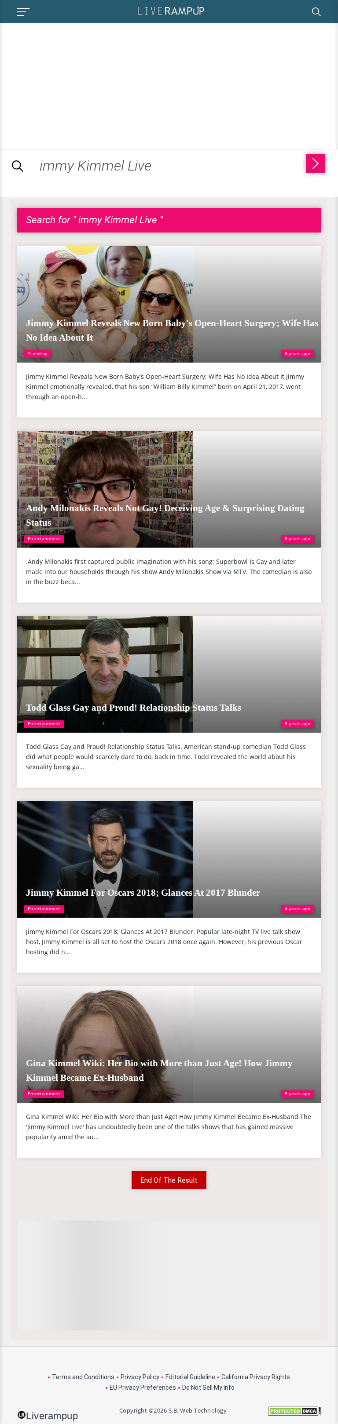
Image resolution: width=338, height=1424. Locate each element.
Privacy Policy (140, 1376)
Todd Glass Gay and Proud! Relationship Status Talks (133, 707)
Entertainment (44, 538)
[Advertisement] (74, 84)
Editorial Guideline (190, 1376)
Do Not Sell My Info (208, 1387)
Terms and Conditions (83, 1376)
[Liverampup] (171, 10)
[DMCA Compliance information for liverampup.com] (294, 1414)
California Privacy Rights (255, 1376)
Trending (37, 353)
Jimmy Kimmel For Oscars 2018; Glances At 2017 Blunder (143, 892)
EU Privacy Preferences (143, 1387)
